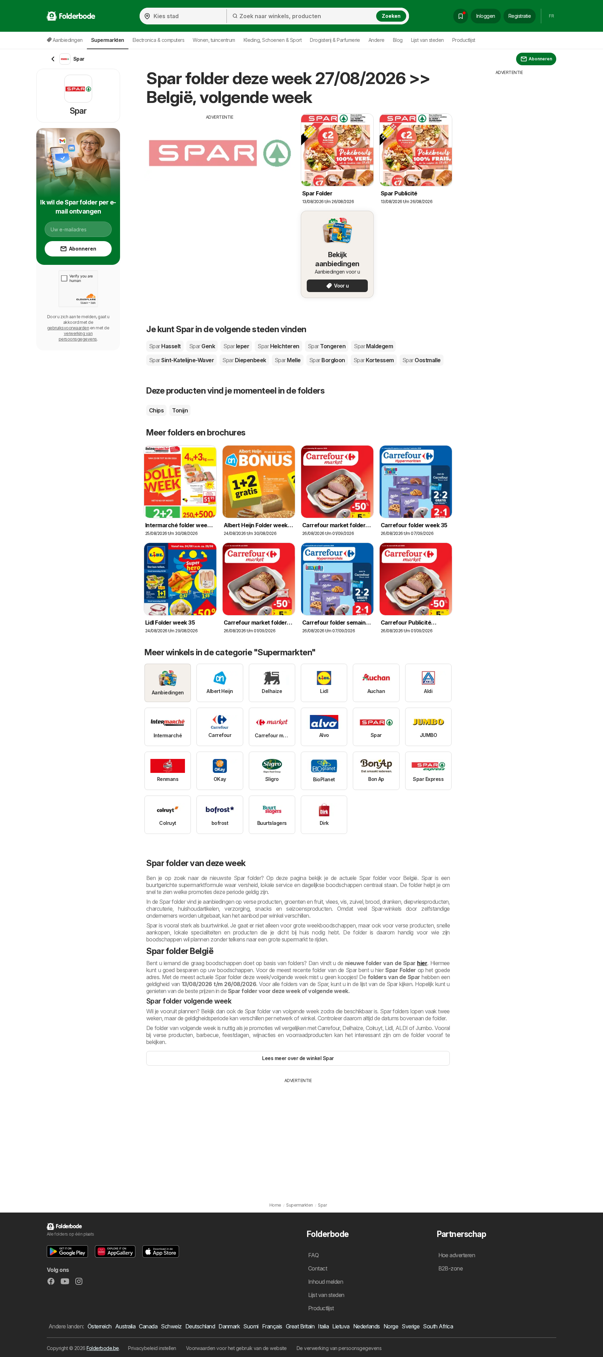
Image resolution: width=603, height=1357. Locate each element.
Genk (202, 346)
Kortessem (373, 360)
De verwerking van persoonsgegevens (339, 1348)
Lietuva (340, 1326)
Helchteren (278, 346)
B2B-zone (450, 1268)
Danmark (229, 1326)
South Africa (438, 1326)
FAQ (313, 1255)
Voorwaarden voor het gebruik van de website (236, 1348)
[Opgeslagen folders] (460, 16)
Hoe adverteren (456, 1255)
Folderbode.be (103, 1348)
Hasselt (165, 346)
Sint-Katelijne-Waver (181, 360)
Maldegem (373, 346)
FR (551, 15)
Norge (391, 1326)
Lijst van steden (427, 40)
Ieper (236, 346)
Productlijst (463, 40)
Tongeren (326, 346)
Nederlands (366, 1326)
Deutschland (200, 1326)
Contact (317, 1268)
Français (272, 1326)
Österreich (100, 1326)
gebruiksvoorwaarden (68, 327)
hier (422, 963)
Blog (398, 40)
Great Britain (300, 1326)
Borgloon (327, 360)
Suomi (250, 1326)
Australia (125, 1326)
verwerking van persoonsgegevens (78, 336)
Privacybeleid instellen (152, 1348)
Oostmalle (421, 360)
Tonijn (180, 410)
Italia (323, 1326)
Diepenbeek (244, 360)
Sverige (410, 1326)
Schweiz (171, 1326)
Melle (288, 360)
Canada (148, 1326)
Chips (156, 410)
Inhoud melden (325, 1281)
